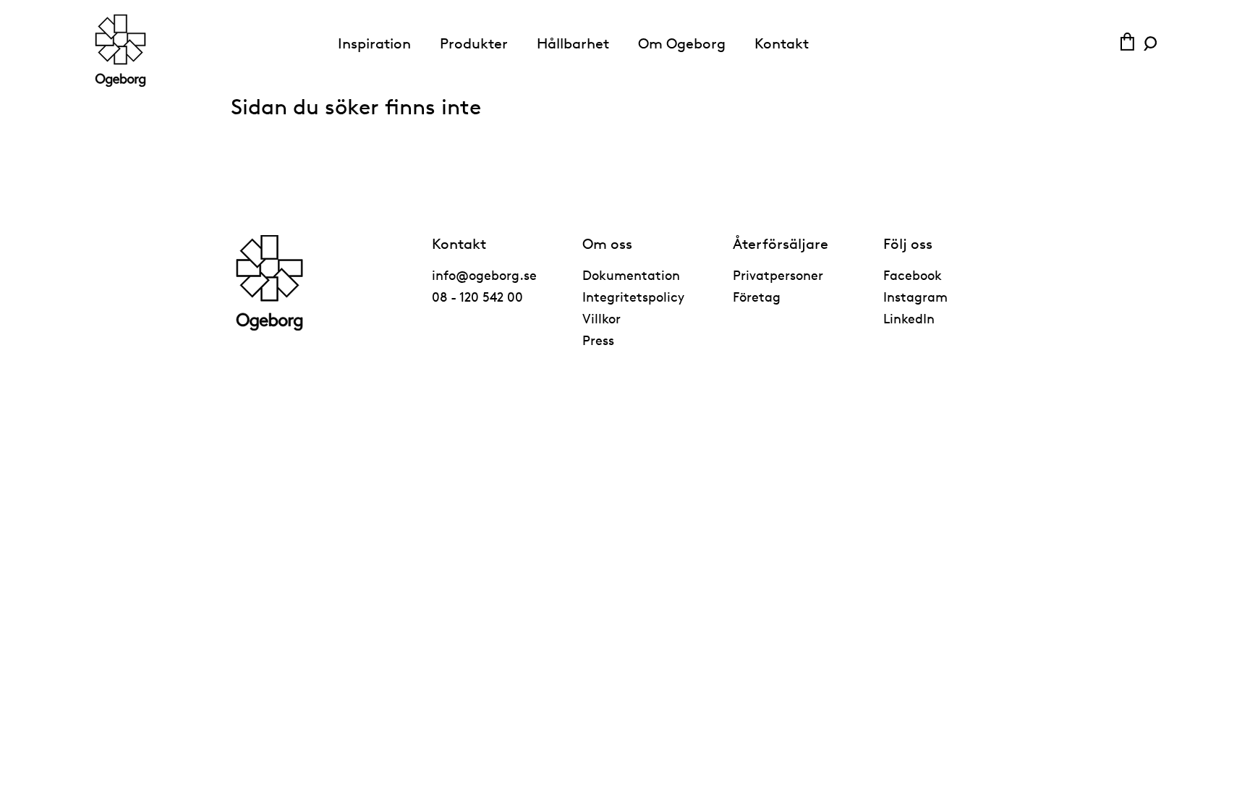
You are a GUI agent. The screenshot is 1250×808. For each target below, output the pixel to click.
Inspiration (374, 43)
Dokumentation (631, 275)
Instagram (915, 297)
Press (598, 340)
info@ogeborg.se (484, 275)
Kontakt (781, 43)
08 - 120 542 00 (477, 297)
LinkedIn (909, 318)
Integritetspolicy (633, 297)
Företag (757, 297)
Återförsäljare (780, 243)
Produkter (474, 43)
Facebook (912, 275)
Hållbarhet (573, 43)
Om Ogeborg (682, 43)
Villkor (601, 318)
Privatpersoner (778, 275)
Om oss (607, 243)
